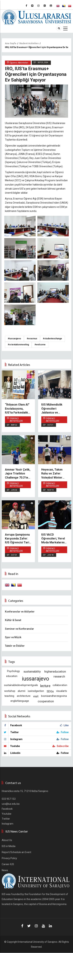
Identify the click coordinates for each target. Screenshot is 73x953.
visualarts (61, 691)
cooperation (46, 701)
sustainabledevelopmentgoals (21, 685)
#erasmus (32, 338)
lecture (45, 686)
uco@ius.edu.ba (10, 803)
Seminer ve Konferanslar (19, 628)
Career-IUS (8, 864)
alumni (21, 691)
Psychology (13, 671)
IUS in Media (8, 846)
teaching (9, 696)
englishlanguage (19, 700)
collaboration (60, 685)
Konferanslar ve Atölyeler (20, 611)
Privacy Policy (9, 858)
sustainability (32, 671)
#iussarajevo (14, 338)
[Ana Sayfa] (36, 17)
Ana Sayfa (10, 43)
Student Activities (29, 43)
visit (35, 696)
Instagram (7, 823)
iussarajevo (35, 678)
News (5, 870)
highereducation (55, 671)
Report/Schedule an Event (16, 852)
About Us (7, 840)
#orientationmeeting (18, 344)
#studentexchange (52, 338)
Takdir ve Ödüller (15, 645)
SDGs (50, 691)
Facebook (7, 808)
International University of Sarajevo (37, 941)
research (59, 676)
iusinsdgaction (36, 691)
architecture (23, 696)
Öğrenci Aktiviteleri (16, 419)
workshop (9, 691)
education (11, 676)
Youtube (6, 813)
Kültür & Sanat (13, 620)
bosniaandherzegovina (54, 696)
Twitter (6, 818)
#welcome (40, 344)
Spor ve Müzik (13, 637)
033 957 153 (9, 798)
